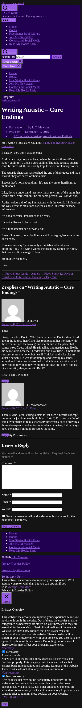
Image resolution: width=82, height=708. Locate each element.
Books (13, 30)
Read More (24, 587)
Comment (9, 463)
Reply (5, 381)
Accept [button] (12, 587)
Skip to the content (13, 3)
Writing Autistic (11, 100)
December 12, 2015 (37, 131)
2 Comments (43, 136)
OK (5, 704)
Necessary (12, 651)
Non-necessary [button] (10, 672)
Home (13, 26)
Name (6, 494)
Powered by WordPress (16, 570)
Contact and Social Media (24, 40)
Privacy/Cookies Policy (16, 563)
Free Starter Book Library (24, 33)
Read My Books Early (22, 44)
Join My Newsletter (21, 37)
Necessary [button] (8, 648)
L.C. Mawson (10, 12)
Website (6, 509)
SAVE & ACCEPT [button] (13, 697)
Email (6, 502)
